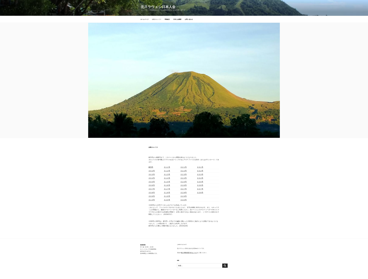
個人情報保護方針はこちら (189, 252)
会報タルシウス (156, 19)
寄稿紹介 (167, 19)
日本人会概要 (177, 19)
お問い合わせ (189, 19)
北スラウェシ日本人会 (158, 7)
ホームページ (144, 19)
